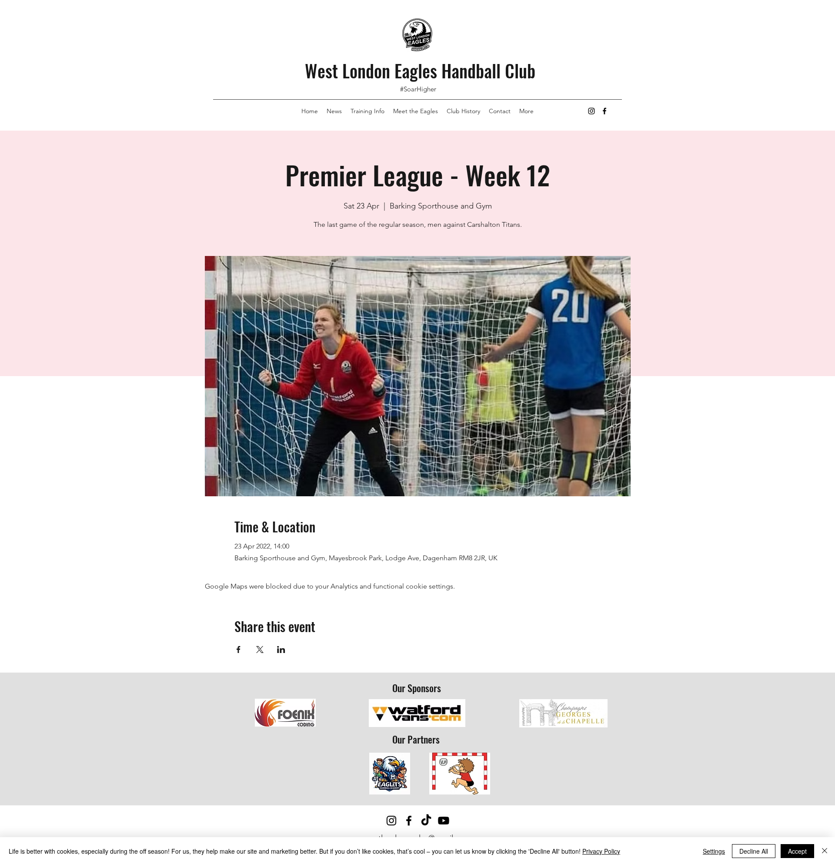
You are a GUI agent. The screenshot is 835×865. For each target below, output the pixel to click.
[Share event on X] (260, 649)
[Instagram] (591, 111)
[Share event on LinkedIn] (281, 649)
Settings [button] (714, 851)
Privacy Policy (601, 851)
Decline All (753, 851)
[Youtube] (443, 820)
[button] (526, 111)
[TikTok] (426, 820)
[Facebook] (604, 111)
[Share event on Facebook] (238, 649)
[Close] (824, 851)
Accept (797, 851)
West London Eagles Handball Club (420, 70)
